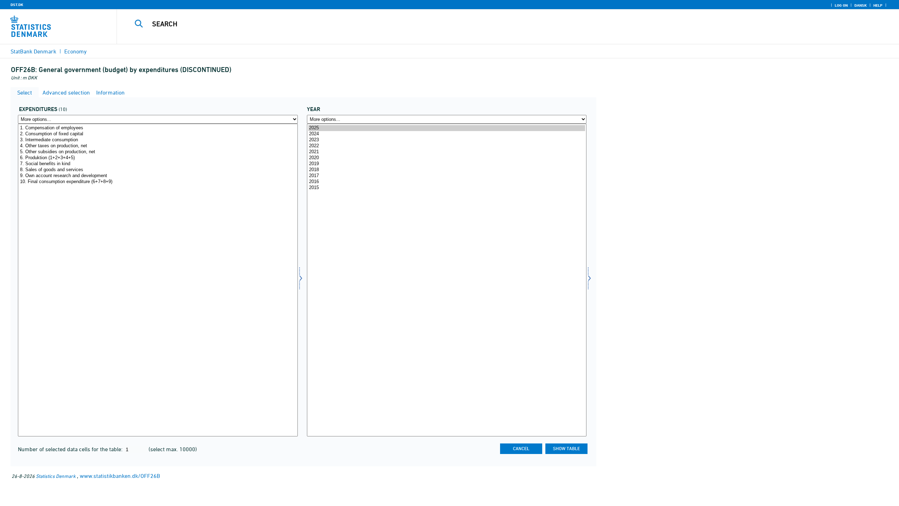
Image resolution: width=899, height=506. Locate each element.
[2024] (446, 134)
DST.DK (17, 4)
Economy (75, 51)
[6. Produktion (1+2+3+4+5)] (157, 158)
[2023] (446, 140)
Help (877, 5)
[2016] (446, 182)
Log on (841, 5)
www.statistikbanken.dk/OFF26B (120, 476)
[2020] (446, 158)
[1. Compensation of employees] (157, 128)
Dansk (860, 5)
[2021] (446, 152)
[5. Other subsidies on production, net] (157, 152)
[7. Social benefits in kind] (157, 164)
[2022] (446, 146)
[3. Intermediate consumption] (157, 140)
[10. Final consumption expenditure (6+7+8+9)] (157, 182)
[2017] (446, 176)
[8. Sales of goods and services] (157, 170)
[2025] (446, 128)
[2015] (446, 188)
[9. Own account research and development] (157, 176)
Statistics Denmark (56, 476)
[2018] (446, 170)
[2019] (446, 164)
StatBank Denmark (33, 51)
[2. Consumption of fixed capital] (157, 134)
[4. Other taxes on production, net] (157, 146)
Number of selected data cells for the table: (71, 449)
